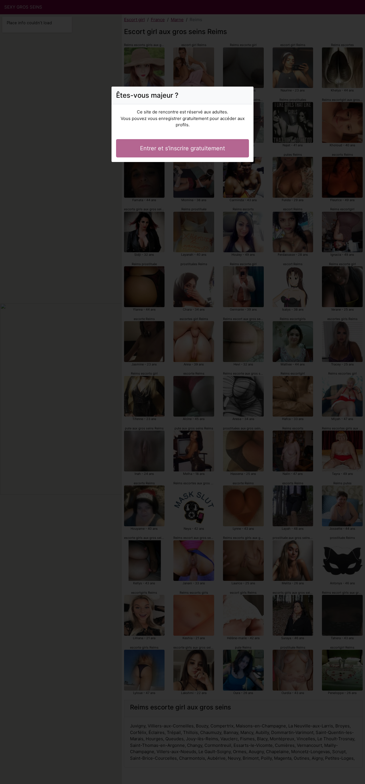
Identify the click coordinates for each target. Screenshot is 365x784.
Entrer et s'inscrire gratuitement (182, 148)
